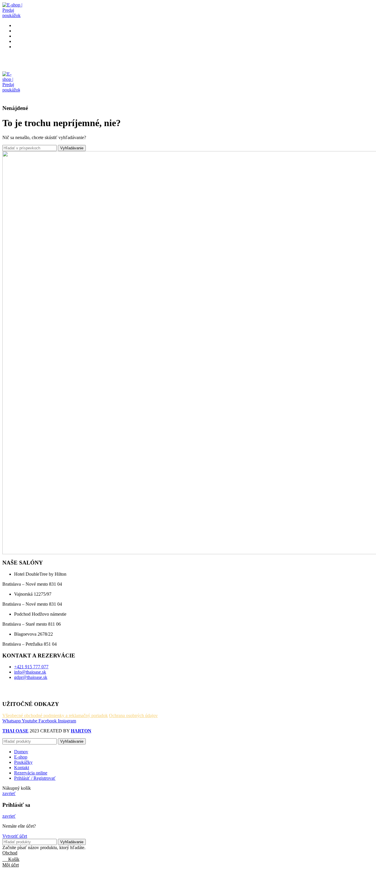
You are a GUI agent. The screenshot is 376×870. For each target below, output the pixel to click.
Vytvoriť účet (14, 836)
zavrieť (9, 793)
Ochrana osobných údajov (133, 715)
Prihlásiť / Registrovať (35, 778)
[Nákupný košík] (4, 96)
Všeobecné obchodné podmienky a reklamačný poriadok (55, 715)
